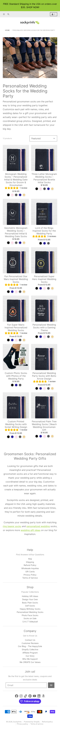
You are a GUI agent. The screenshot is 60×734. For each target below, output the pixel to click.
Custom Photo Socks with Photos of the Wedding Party (16, 376)
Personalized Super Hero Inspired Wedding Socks (44, 279)
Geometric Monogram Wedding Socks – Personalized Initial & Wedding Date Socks (15, 232)
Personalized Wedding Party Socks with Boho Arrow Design (44, 376)
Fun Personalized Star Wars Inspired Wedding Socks (16, 279)
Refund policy (47, 722)
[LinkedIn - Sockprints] (39, 696)
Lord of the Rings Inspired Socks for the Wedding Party (44, 231)
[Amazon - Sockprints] (43, 696)
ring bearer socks (12, 526)
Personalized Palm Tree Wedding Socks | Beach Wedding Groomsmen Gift (44, 425)
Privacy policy (22, 724)
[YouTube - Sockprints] (34, 696)
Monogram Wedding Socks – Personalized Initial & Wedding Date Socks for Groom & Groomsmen (15, 180)
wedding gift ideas (30, 530)
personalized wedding (38, 526)
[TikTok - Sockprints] (25, 696)
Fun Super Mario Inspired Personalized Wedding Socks (16, 327)
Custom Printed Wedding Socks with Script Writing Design (16, 424)
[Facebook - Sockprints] (16, 696)
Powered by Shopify (32, 722)
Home (7, 30)
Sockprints (17, 722)
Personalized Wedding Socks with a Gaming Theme (44, 327)
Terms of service (36, 724)
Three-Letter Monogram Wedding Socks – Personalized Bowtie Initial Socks (44, 178)
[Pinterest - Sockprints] (30, 696)
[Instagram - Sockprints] (21, 696)
